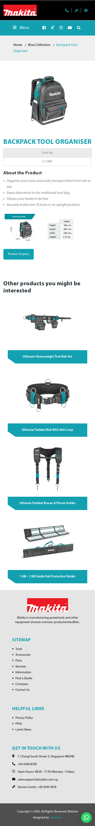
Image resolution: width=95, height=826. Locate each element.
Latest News (23, 729)
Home (17, 45)
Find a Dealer (23, 678)
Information (23, 672)
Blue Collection (39, 45)
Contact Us (22, 690)
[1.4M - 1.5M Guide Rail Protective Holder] (48, 542)
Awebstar (56, 817)
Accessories (23, 655)
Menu (24, 28)
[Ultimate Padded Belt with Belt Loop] (48, 395)
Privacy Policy (24, 718)
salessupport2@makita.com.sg (38, 779)
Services (20, 666)
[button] (86, 817)
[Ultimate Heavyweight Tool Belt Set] (48, 322)
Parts (18, 660)
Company (21, 684)
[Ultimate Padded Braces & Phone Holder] (48, 468)
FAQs (18, 723)
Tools (18, 649)
